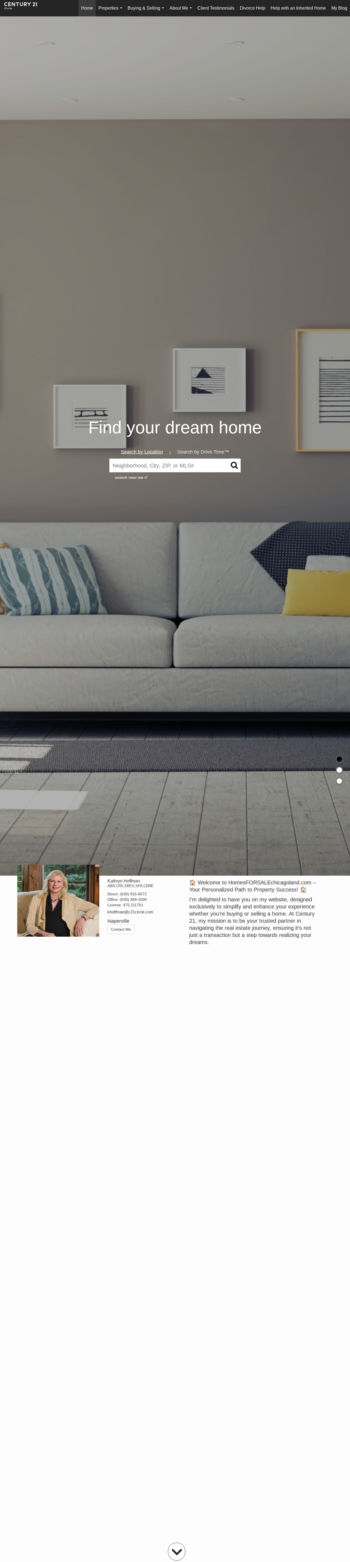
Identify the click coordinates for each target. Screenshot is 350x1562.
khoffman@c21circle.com (130, 912)
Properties (111, 11)
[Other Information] (339, 781)
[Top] (339, 759)
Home (87, 8)
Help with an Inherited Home (298, 8)
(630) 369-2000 (133, 899)
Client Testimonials (215, 8)
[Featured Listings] (339, 770)
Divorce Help (252, 8)
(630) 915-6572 (133, 894)
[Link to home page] (23, 8)
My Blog (339, 8)
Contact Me (121, 929)
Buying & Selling (147, 11)
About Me (182, 11)
